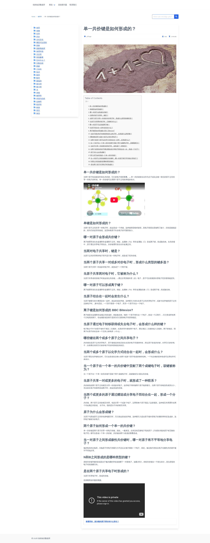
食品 (38, 113)
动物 (38, 31)
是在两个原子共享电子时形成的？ (102, 164)
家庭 (38, 66)
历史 (38, 37)
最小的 (39, 87)
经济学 (39, 104)
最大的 (39, 84)
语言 (38, 110)
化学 (38, 34)
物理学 (40, 16)
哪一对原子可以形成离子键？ (100, 124)
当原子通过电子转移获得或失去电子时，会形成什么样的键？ (111, 134)
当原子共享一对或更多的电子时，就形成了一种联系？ (109, 146)
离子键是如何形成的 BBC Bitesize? (102, 131)
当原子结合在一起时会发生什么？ (101, 128)
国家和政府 (40, 48)
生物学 (39, 102)
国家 (38, 45)
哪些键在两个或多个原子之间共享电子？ (104, 137)
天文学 (39, 54)
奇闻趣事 (39, 57)
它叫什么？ (40, 60)
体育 (38, 28)
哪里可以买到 (41, 43)
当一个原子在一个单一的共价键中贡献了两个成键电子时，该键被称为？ (114, 143)
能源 (38, 107)
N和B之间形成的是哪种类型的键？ (102, 161)
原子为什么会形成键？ (98, 152)
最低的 (39, 81)
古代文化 (39, 40)
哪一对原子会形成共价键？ (99, 112)
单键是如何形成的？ (97, 109)
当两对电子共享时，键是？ (99, 115)
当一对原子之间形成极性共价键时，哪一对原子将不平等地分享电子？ (114, 158)
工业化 (39, 69)
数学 (38, 78)
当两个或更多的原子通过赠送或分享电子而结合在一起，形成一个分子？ (114, 149)
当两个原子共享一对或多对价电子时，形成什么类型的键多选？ (111, 118)
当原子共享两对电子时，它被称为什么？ (103, 121)
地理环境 (39, 51)
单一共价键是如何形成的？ (99, 106)
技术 (38, 72)
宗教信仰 (39, 63)
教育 (38, 75)
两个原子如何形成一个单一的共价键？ (103, 155)
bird (165, 36)
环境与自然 (40, 99)
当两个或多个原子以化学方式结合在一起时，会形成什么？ (110, 140)
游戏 (38, 93)
